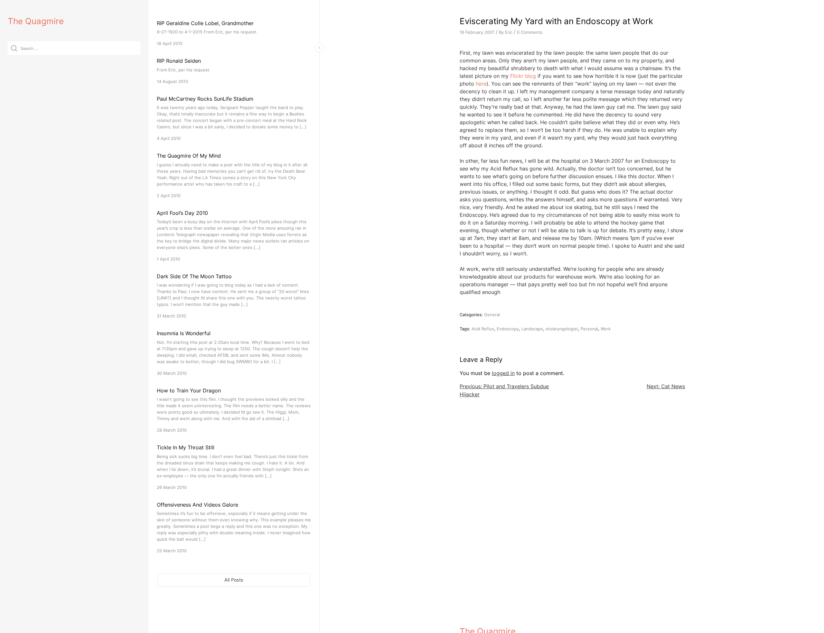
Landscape (532, 328)
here (481, 83)
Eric (508, 32)
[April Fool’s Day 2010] (233, 235)
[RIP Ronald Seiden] (233, 70)
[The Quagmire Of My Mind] (233, 175)
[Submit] (14, 48)
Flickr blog (523, 76)
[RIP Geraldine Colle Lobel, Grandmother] (233, 32)
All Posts (233, 580)
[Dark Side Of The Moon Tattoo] (233, 296)
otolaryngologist (562, 328)
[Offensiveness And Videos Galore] (233, 527)
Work (606, 328)
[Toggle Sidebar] (319, 47)
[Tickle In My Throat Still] (233, 467)
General (492, 314)
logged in (503, 373)
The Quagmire (36, 21)
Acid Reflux (483, 328)
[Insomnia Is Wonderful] (233, 353)
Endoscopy (508, 328)
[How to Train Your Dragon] (233, 410)
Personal (589, 328)
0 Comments (529, 32)
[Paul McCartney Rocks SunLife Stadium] (233, 118)
